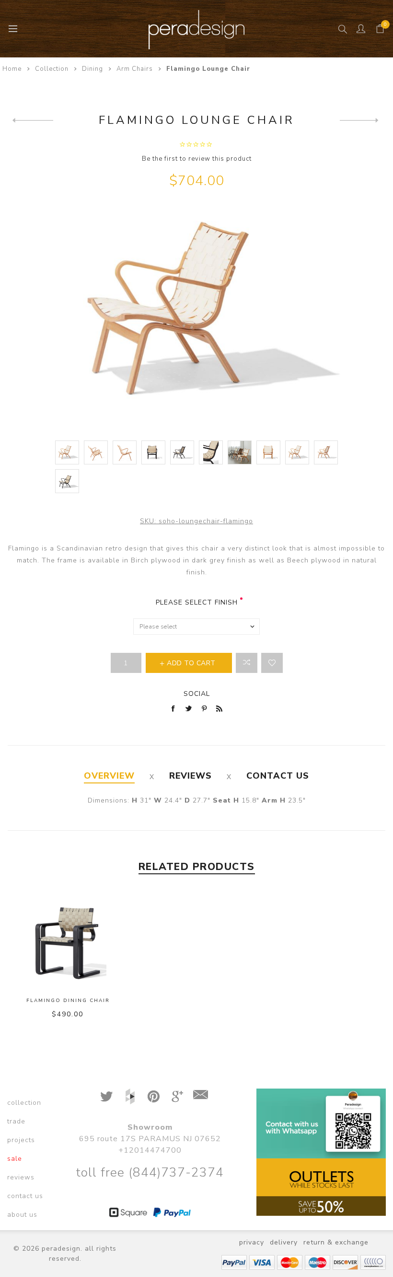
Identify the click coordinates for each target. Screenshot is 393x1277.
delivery (284, 1242)
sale (14, 1158)
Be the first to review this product (197, 158)
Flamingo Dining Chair (68, 1000)
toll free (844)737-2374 (150, 1172)
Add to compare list (246, 663)
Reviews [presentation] (190, 776)
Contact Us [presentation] (277, 776)
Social (197, 693)
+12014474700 (150, 1150)
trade (16, 1121)
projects (21, 1140)
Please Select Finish (197, 602)
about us (22, 1214)
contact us (25, 1195)
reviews (21, 1177)
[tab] (109, 776)
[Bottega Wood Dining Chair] (32, 120)
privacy (251, 1242)
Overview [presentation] (109, 776)
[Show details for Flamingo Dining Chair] (68, 939)
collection (24, 1102)
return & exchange (336, 1242)
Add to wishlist (272, 663)
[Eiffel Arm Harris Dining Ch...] (360, 120)
